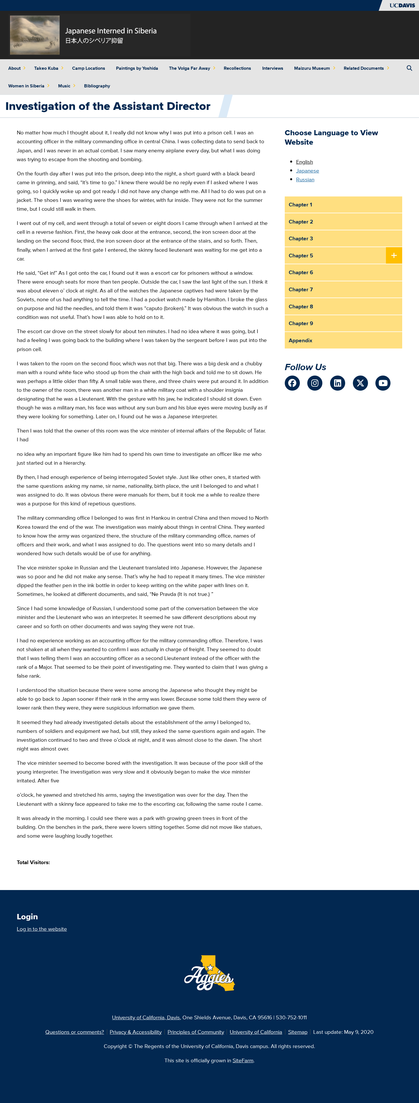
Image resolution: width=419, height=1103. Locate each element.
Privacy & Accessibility (136, 1032)
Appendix (300, 340)
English (304, 162)
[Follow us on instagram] (314, 383)
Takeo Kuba (46, 68)
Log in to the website (42, 929)
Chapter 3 (301, 238)
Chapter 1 (300, 204)
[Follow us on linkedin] (337, 383)
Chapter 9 (301, 323)
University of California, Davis (146, 1017)
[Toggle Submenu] (394, 255)
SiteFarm (243, 1060)
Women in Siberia (26, 85)
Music (64, 85)
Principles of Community (196, 1032)
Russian (305, 179)
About (14, 68)
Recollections (237, 68)
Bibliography (97, 85)
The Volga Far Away (189, 68)
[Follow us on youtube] (382, 383)
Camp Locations (88, 68)
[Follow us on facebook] (292, 383)
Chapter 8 (301, 306)
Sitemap (298, 1032)
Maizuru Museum (312, 68)
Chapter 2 (301, 221)
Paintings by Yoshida (137, 68)
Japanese (307, 171)
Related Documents (364, 68)
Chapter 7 (301, 289)
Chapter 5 (301, 255)
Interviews (272, 68)
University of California (256, 1032)
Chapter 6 (301, 272)
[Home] (99, 34)
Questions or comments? (74, 1032)
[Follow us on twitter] (360, 383)
